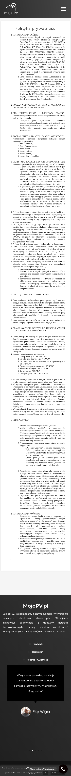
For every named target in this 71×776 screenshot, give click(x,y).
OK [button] (45, 773)
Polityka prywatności (58, 773)
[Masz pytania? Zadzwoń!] (63, 769)
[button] (63, 8)
